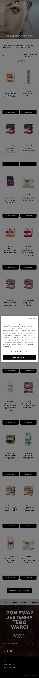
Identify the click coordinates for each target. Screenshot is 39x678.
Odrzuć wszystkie (32, 318)
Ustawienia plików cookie (19, 352)
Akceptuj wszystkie (19, 357)
